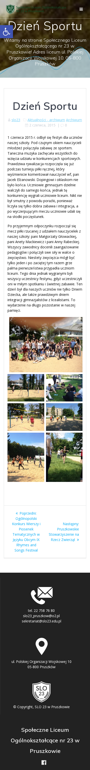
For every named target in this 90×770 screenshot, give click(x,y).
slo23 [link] (16, 119)
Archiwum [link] (74, 119)
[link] (6, 31)
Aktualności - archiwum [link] (46, 119)
